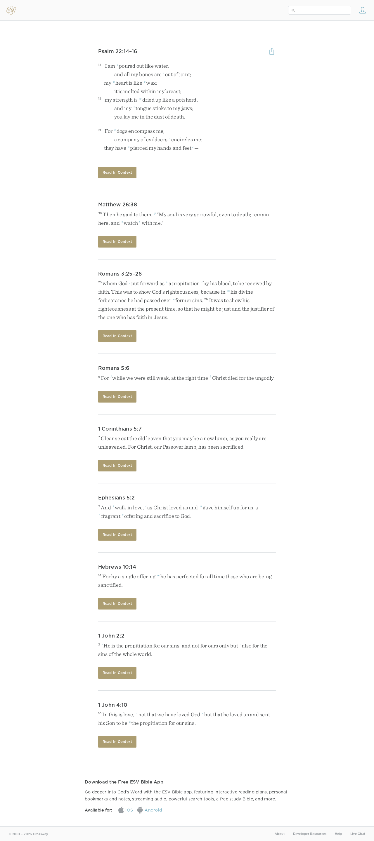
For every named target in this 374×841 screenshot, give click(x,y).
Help (338, 834)
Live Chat (357, 834)
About (280, 834)
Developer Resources (310, 834)
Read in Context (117, 172)
